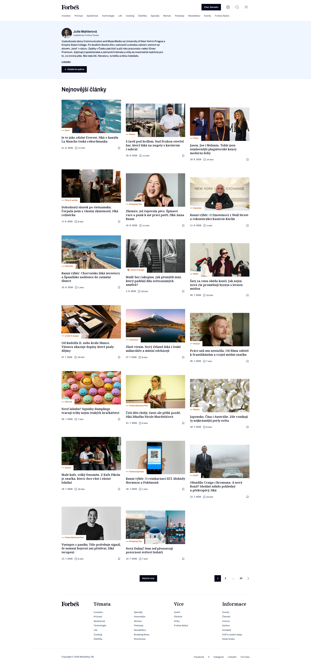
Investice (66, 16)
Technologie (108, 16)
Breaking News (141, 634)
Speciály (155, 16)
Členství (226, 616)
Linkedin (66, 62)
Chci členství (211, 7)
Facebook (199, 657)
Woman (167, 16)
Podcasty (179, 16)
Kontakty (226, 630)
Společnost (92, 16)
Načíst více (148, 578)
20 (241, 578)
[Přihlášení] (228, 7)
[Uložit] (119, 148)
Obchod (178, 616)
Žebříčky (142, 16)
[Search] (237, 7)
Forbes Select (222, 16)
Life (120, 16)
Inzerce (226, 621)
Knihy (177, 621)
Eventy (207, 16)
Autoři (177, 612)
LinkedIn (232, 657)
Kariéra (226, 625)
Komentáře (139, 616)
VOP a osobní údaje (232, 634)
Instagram (218, 657)
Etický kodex (228, 639)
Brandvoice (140, 639)
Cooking (130, 16)
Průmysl (79, 16)
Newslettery (194, 16)
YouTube (244, 657)
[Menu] (246, 7)
